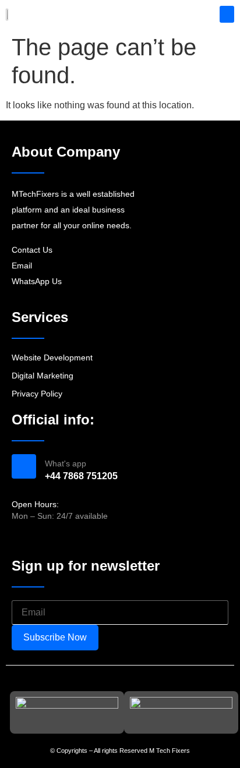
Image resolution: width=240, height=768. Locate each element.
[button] (227, 14)
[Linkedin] (59, 540)
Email (22, 265)
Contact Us (32, 249)
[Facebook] (18, 540)
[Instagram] (39, 540)
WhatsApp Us (37, 281)
